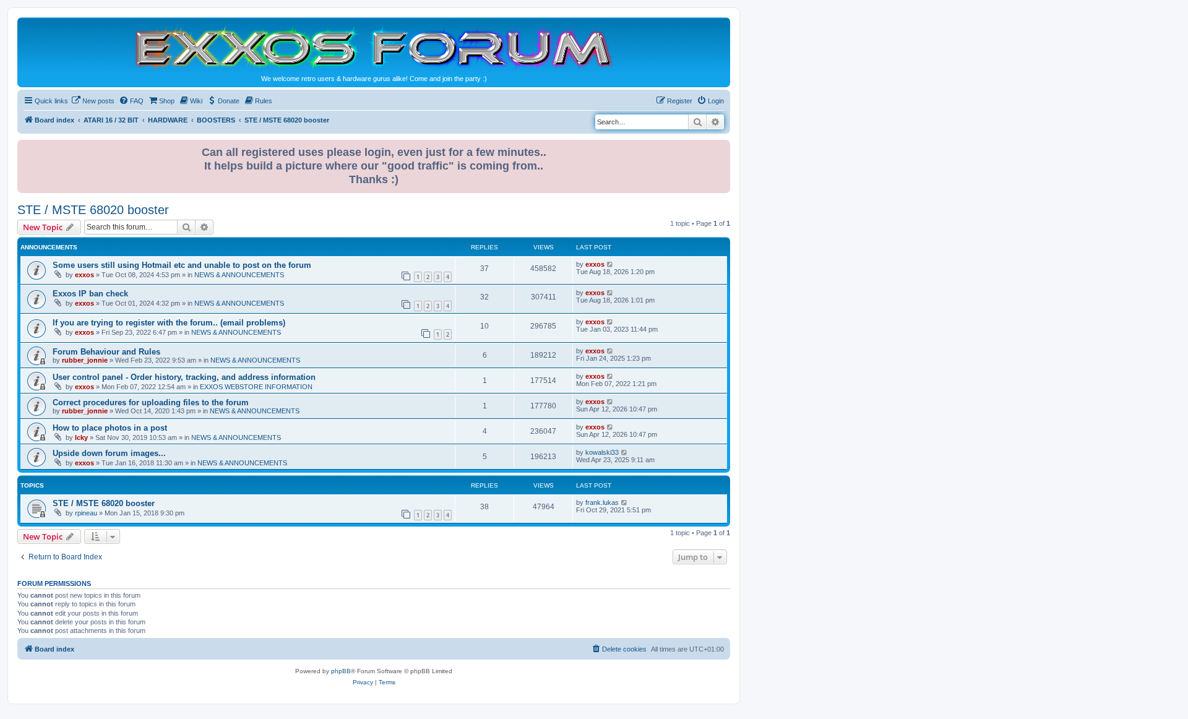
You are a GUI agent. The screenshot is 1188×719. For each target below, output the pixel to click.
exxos (84, 274)
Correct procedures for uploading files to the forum (151, 402)
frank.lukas (602, 502)
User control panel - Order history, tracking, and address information (184, 377)
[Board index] (373, 47)
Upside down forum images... (109, 453)
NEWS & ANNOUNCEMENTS (239, 274)
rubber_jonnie (85, 360)
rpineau (86, 513)
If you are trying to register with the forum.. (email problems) (169, 322)
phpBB (341, 671)
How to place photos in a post (110, 428)
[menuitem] (92, 100)
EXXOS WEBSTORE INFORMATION (256, 386)
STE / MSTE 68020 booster (93, 210)
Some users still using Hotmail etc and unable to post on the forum (182, 265)
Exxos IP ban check (90, 293)
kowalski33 (602, 452)
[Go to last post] (610, 264)
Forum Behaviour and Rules (106, 351)
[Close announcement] (722, 147)
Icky (81, 437)
